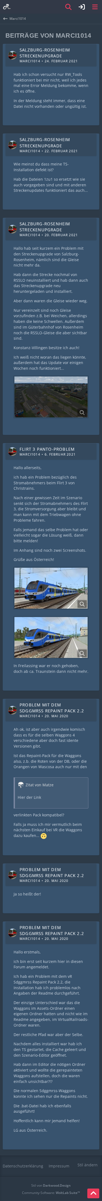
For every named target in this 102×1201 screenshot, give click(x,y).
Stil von (51, 1185)
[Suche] (68, 6)
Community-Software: (51, 1192)
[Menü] (94, 6)
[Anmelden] (82, 7)
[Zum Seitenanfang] (93, 1193)
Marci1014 (30, 61)
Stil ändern (88, 1164)
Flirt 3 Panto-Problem (47, 449)
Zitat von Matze (40, 784)
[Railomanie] (7, 6)
